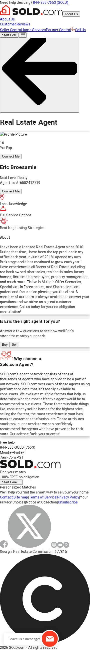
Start (9, 35)
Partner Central (58, 30)
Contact (6, 497)
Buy (5, 344)
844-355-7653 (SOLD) (50, 2)
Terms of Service (42, 497)
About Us (71, 14)
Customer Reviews (15, 24)
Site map (21, 497)
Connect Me (11, 156)
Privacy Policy (68, 497)
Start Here (10, 482)
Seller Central (11, 30)
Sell (14, 344)
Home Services (34, 30)
